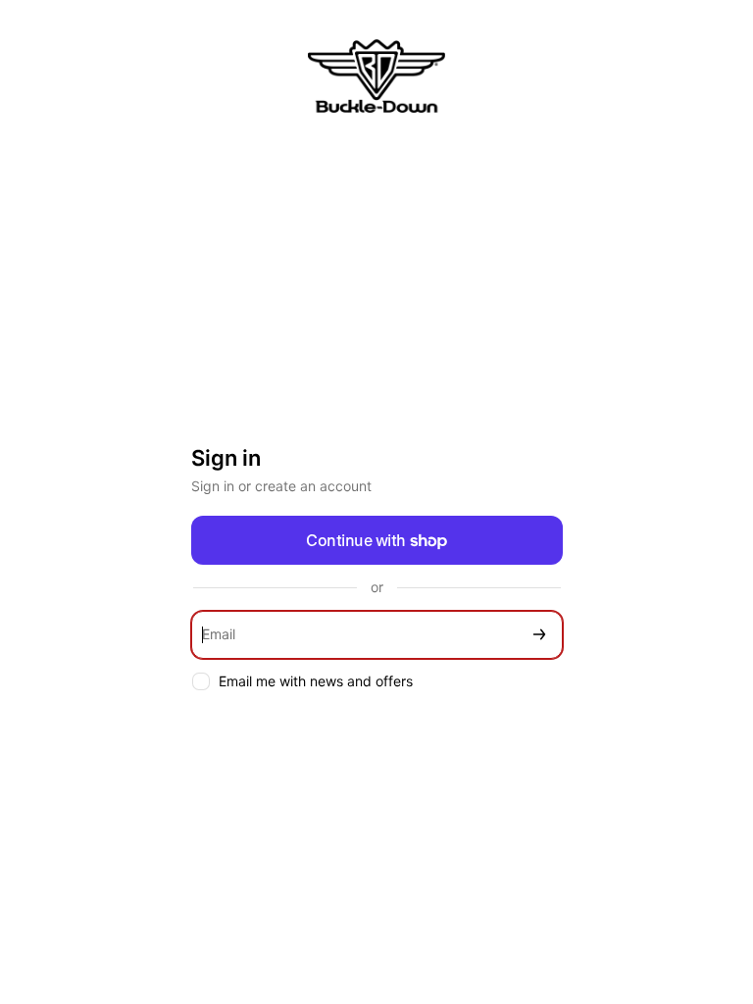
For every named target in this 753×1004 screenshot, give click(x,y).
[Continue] (539, 635)
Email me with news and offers (316, 681)
